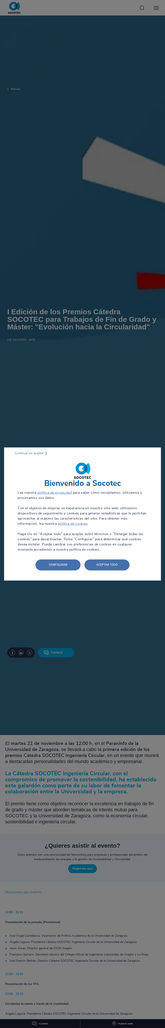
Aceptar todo (107, 564)
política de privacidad (54, 492)
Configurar (58, 564)
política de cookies (73, 523)
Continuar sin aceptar (29, 453)
